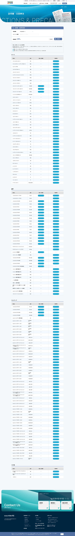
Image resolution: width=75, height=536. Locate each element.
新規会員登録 (64, 3)
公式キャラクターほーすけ (39, 528)
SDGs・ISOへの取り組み (39, 523)
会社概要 (37, 519)
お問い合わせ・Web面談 (44, 3)
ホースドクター (27, 524)
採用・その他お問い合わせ (52, 522)
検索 (58, 39)
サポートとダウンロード (34, 3)
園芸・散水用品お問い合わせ (52, 519)
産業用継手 (26, 519)
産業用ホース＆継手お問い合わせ (53, 517)
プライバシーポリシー (41, 534)
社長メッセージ (38, 517)
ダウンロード (55, 61)
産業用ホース (27, 517)
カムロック (26, 522)
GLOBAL (63, 0)
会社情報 (58, 0)
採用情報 (54, 0)
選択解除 (51, 39)
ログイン (60, 3)
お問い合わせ (49, 515)
